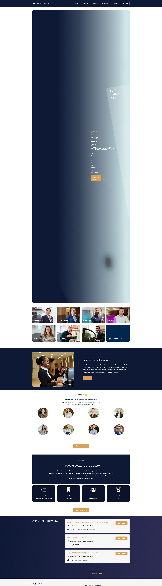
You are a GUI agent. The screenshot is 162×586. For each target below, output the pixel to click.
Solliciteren (125, 3)
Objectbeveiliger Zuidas (77, 538)
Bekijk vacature (121, 523)
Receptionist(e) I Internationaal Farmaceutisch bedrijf (87, 522)
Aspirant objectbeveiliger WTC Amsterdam (84, 553)
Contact (115, 3)
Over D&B (95, 3)
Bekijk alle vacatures (96, 178)
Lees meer (87, 378)
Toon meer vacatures (97, 573)
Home (77, 3)
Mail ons (104, 178)
